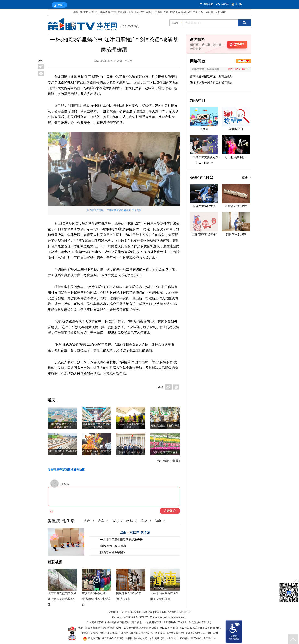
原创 (200, 12)
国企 (195, 12)
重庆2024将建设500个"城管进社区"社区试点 (96, 599)
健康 (119, 12)
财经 (125, 12)
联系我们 (136, 611)
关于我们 (113, 611)
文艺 (113, 12)
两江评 (94, 12)
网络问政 (197, 61)
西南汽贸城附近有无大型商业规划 (211, 76)
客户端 (225, 4)
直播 (148, 12)
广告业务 (124, 611)
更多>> (246, 177)
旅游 (183, 12)
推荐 (75, 12)
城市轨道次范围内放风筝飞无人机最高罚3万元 (62, 599)
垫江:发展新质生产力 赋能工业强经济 (97, 425)
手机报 (238, 4)
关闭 (296, 580)
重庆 (87, 12)
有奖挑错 (208, 4)
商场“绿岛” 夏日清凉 (112, 545)
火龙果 (204, 129)
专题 (165, 12)
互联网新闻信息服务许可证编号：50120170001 (192, 633)
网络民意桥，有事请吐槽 (205, 69)
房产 (189, 12)
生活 (130, 12)
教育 (107, 12)
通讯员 (135, 26)
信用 (212, 12)
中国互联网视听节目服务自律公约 (172, 611)
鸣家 (172, 12)
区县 (102, 12)
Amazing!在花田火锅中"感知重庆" (131, 425)
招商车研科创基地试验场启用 (62, 452)
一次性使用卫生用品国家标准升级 (121, 539)
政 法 (129, 521)
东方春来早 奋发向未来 (130, 452)
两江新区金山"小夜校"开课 (165, 425)
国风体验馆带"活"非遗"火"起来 (128, 596)
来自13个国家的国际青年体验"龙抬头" (96, 452)
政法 (154, 12)
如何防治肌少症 (236, 234)
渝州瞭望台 (236, 129)
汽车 (142, 12)
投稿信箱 (148, 611)
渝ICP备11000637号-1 (203, 638)
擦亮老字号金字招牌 (112, 552)
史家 (177, 12)
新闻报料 (237, 44)
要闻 (82, 12)
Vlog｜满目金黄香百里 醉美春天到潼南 (164, 596)
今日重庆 (125, 26)
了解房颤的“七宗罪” (204, 234)
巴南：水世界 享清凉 (135, 532)
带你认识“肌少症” (236, 206)
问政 (137, 12)
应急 (207, 12)
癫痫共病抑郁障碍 (204, 206)
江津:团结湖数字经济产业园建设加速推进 (62, 425)
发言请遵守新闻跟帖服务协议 (66, 469)
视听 (160, 12)
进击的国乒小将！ (236, 157)
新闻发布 (221, 12)
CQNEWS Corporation (150, 617)
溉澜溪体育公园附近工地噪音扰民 (211, 82)
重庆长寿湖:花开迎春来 (165, 452)
